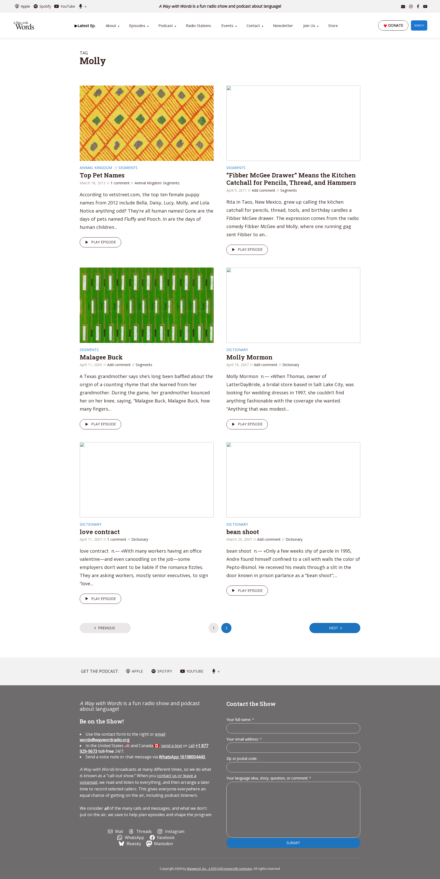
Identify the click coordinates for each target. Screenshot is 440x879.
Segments (128, 167)
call (191, 745)
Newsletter (283, 25)
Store (333, 25)
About (111, 25)
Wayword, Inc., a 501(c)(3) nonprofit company (219, 869)
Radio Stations (198, 25)
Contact (253, 25)
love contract (100, 532)
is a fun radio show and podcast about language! (220, 6)
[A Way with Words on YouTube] (425, 6)
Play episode (103, 242)
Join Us (309, 25)
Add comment (263, 190)
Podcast (165, 25)
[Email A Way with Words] (403, 6)
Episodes (137, 25)
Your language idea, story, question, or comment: (268, 778)
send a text (171, 745)
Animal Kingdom (96, 167)
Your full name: (240, 720)
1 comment (120, 182)
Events (227, 25)
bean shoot (242, 532)
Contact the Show (251, 703)
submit (293, 842)
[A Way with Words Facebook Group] (418, 6)
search (419, 25)
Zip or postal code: (241, 758)
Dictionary (237, 349)
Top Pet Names (102, 175)
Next (333, 627)
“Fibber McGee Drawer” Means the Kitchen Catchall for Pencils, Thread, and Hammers (291, 179)
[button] (85, 25)
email (122, 737)
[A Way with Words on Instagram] (411, 6)
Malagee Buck (101, 357)
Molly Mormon (249, 357)
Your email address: (244, 739)
